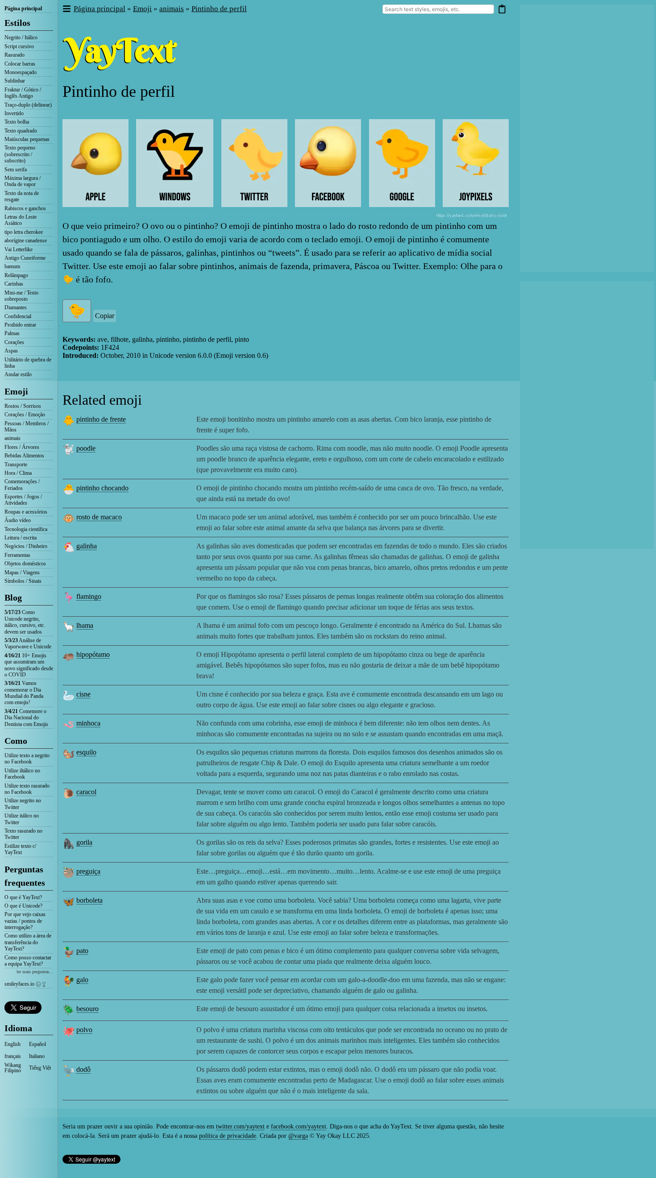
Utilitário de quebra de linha (27, 363)
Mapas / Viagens (22, 572)
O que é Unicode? (23, 906)
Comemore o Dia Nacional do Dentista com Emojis (26, 717)
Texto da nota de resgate (21, 196)
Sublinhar (14, 81)
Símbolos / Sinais (23, 581)
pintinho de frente (101, 419)
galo (82, 979)
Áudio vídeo (17, 520)
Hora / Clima (18, 473)
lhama (84, 625)
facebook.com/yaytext (298, 1126)
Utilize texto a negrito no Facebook (27, 758)
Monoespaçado (20, 72)
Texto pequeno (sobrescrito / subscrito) (19, 154)
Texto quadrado (20, 131)
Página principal (23, 8)
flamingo (88, 596)
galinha (86, 546)
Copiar (104, 315)
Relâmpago (16, 275)
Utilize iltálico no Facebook (22, 773)
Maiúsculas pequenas (27, 139)
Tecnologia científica (25, 529)
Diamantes (15, 307)
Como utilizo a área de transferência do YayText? (27, 942)
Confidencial (17, 316)
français (12, 1056)
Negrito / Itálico (20, 37)
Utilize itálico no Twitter (21, 819)
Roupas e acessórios (25, 512)
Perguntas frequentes (24, 876)
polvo (84, 1029)
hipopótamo (93, 654)
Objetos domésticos (25, 563)
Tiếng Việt (40, 1068)
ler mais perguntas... (35, 971)
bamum (12, 266)
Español (37, 1044)
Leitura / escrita (20, 538)
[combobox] (438, 9)
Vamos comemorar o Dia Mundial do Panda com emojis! (23, 692)
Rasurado (14, 55)
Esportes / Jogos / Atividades (23, 500)
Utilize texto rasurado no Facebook (27, 789)
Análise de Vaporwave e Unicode (27, 643)
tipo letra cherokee (23, 232)
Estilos (17, 23)
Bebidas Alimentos (24, 455)
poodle (85, 448)
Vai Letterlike (18, 249)
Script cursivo (19, 46)
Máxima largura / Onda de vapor (22, 181)
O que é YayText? (23, 897)
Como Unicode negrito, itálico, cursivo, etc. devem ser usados (24, 622)
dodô (83, 1069)
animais (12, 438)
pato (82, 950)
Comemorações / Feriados (22, 484)
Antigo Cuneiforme (25, 258)
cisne (83, 694)
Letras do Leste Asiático (20, 220)
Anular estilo (18, 374)
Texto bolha (16, 122)
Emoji (16, 391)
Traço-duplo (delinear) (28, 105)
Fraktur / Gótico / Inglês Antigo (22, 93)
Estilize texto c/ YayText (20, 849)
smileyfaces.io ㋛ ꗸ (25, 984)
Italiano (37, 1056)
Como (15, 741)
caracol (86, 792)
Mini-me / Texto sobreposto (21, 296)
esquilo (86, 752)
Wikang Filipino (12, 1068)
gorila (84, 842)
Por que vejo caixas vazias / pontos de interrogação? (25, 920)
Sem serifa (15, 169)
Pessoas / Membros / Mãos (26, 426)
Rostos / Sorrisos (22, 406)
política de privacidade (227, 1135)
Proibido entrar (20, 325)
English (12, 1044)
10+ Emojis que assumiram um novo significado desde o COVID (28, 665)
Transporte (15, 464)
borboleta (89, 900)
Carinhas (13, 284)
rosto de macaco (99, 517)
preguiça (88, 871)
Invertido (14, 113)
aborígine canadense (25, 240)
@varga (298, 1135)
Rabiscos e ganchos (25, 208)
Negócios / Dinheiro (25, 546)
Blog (13, 597)
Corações (14, 342)
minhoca (88, 723)
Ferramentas (17, 555)
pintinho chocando (102, 488)
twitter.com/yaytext (240, 1126)
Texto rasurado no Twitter (23, 834)
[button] (66, 9)
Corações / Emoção (24, 414)
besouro (87, 1008)
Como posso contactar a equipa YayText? (27, 960)
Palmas (12, 333)
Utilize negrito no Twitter (22, 803)
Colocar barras (19, 64)
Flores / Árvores (21, 447)
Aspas (11, 351)
